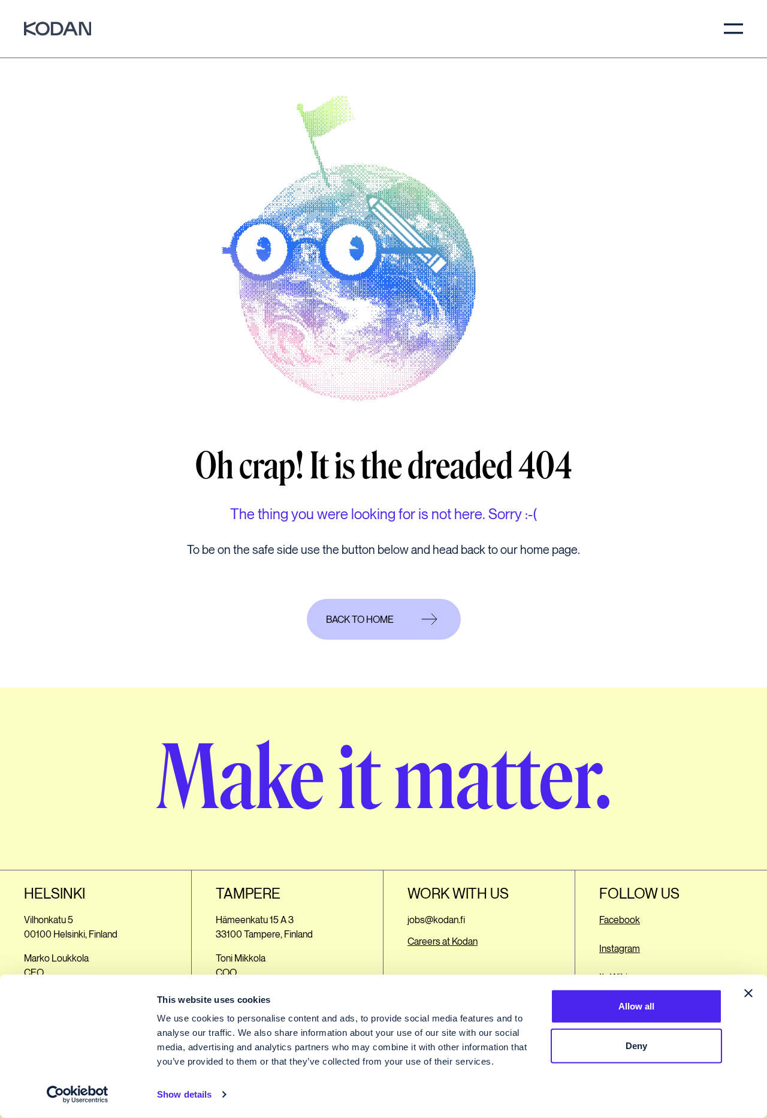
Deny (636, 1045)
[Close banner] (748, 993)
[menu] (733, 29)
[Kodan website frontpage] (57, 29)
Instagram (619, 949)
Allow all (636, 1006)
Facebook (619, 920)
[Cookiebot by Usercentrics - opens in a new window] (77, 1095)
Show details (184, 1094)
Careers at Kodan (442, 942)
